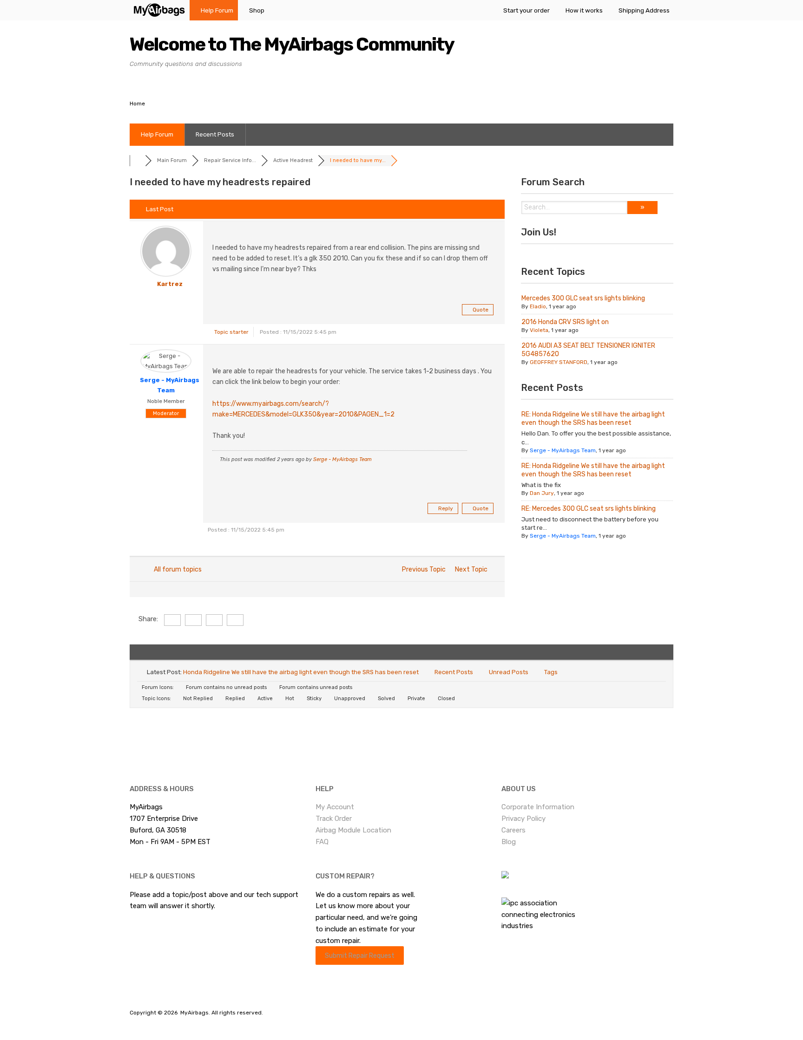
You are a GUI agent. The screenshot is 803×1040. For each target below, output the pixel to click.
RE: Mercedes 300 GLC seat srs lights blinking (588, 509)
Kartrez (170, 283)
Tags (551, 672)
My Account (335, 807)
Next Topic (472, 569)
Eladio (538, 306)
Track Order (334, 818)
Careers (513, 830)
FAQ (322, 842)
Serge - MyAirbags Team (342, 459)
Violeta (539, 330)
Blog (508, 842)
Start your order (526, 10)
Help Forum (217, 10)
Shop (256, 10)
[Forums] (137, 160)
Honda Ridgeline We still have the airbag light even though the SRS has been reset (301, 672)
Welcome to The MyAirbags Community (292, 44)
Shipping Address (644, 10)
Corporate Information (537, 807)
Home (137, 103)
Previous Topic (422, 569)
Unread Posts (508, 672)
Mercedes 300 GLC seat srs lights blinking (583, 298)
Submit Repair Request (360, 955)
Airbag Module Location (353, 830)
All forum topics (176, 569)
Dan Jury (542, 493)
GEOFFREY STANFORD (558, 362)
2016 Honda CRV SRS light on (565, 322)
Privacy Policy (523, 818)
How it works (584, 10)
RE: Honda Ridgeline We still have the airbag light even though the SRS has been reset (593, 418)
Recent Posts (215, 134)
